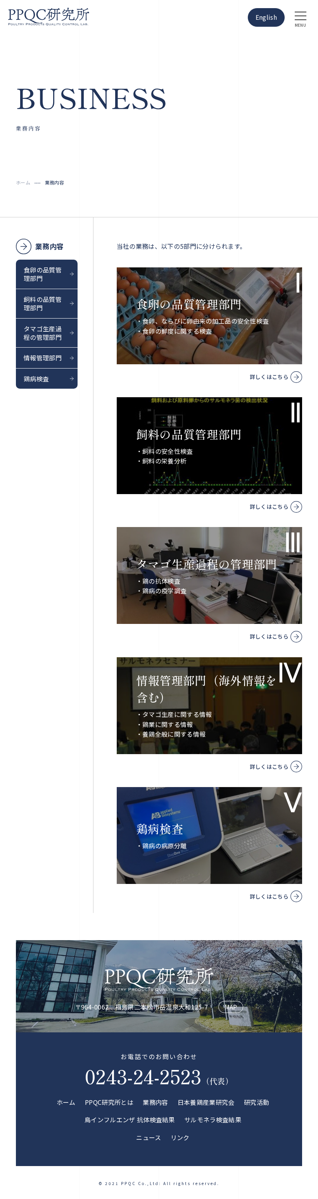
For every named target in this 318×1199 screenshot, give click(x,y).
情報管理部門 (43, 357)
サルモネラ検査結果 (212, 1119)
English (266, 17)
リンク (180, 1137)
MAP (231, 1006)
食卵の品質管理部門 (43, 274)
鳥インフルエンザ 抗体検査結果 (130, 1119)
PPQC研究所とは (109, 1102)
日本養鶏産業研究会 (206, 1102)
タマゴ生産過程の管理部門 (43, 333)
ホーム (66, 1102)
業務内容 (49, 246)
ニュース (148, 1137)
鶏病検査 (36, 378)
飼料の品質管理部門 (43, 303)
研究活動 (256, 1102)
